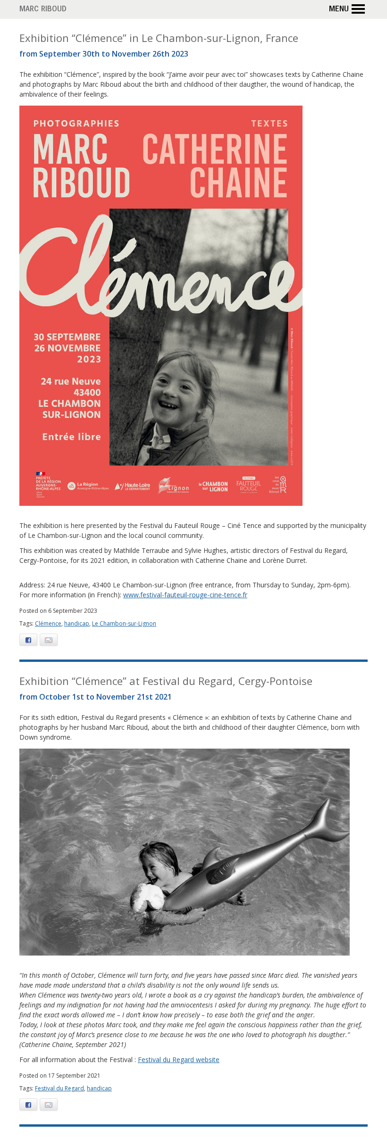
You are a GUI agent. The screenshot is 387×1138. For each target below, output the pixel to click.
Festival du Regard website (178, 1059)
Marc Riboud (43, 10)
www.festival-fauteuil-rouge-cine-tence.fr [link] (185, 594)
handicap (76, 623)
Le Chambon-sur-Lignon (124, 623)
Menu (339, 10)
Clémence (48, 623)
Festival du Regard (59, 1088)
